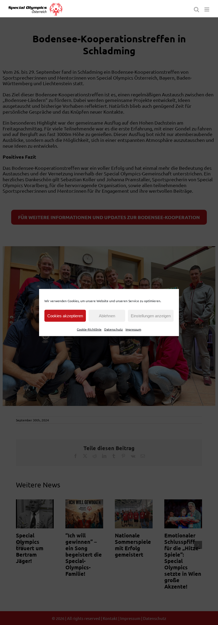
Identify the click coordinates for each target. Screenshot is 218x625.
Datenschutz (113, 329)
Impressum (133, 329)
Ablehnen (107, 315)
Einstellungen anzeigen (151, 315)
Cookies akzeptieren (65, 315)
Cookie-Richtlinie (89, 329)
